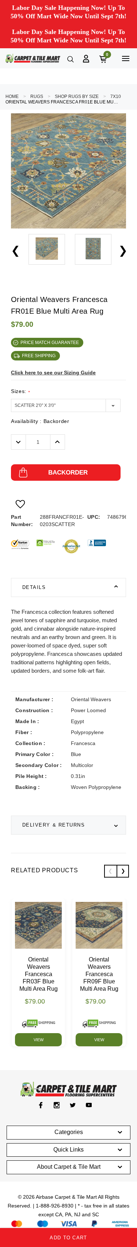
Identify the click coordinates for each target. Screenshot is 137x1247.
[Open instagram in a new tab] (56, 1105)
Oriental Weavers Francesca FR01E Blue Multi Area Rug (62, 102)
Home (12, 96)
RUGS (36, 96)
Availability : (40, 421)
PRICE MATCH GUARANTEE (49, 342)
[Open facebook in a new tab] (40, 1105)
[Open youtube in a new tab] (89, 1105)
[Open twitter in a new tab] (72, 1105)
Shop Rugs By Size (77, 96)
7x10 (115, 96)
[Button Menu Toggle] (125, 58)
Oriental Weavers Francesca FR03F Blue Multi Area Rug (38, 974)
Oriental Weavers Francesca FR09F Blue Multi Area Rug (99, 974)
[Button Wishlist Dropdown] (20, 504)
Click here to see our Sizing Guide (53, 372)
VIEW (38, 1040)
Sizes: (20, 391)
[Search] (70, 58)
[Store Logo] (32, 58)
